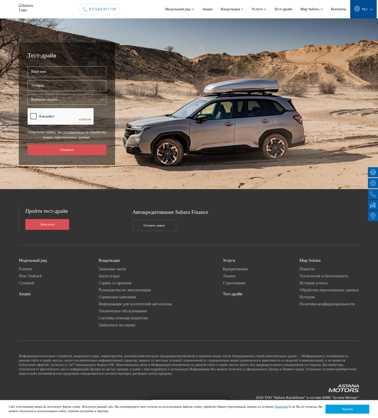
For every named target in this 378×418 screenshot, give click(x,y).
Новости (307, 269)
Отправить (67, 149)
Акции (24, 294)
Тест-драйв (232, 294)
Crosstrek (27, 283)
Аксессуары (109, 276)
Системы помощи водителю (123, 318)
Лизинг (229, 276)
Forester (25, 269)
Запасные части (112, 269)
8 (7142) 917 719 (102, 9)
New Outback (30, 276)
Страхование (234, 283)
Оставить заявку (154, 225)
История (307, 297)
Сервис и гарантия (115, 283)
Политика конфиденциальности (327, 304)
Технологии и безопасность (323, 276)
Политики (281, 406)
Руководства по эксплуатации (125, 290)
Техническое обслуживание (123, 311)
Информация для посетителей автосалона (135, 304)
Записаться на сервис (117, 325)
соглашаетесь (73, 132)
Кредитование (235, 269)
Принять (347, 409)
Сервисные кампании (117, 297)
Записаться (47, 224)
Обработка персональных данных (329, 290)
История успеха (313, 283)
